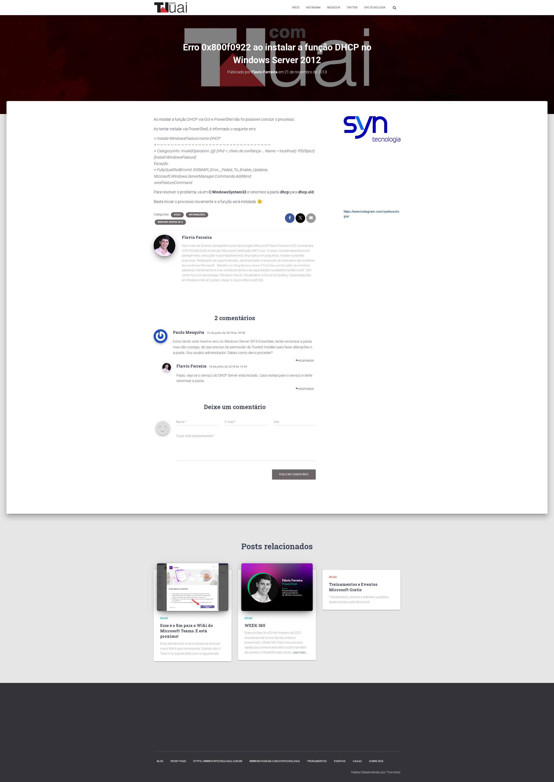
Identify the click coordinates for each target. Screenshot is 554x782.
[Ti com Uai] (170, 7)
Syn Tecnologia (374, 7)
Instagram (313, 7)
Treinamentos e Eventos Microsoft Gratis (353, 587)
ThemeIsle (393, 772)
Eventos (340, 761)
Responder (306, 360)
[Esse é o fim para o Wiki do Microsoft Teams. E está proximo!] (192, 587)
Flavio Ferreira (191, 366)
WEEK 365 (255, 625)
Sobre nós (376, 761)
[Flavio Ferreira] (164, 245)
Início (296, 7)
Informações (197, 215)
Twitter (352, 7)
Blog (160, 761)
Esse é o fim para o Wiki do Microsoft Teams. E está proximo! (186, 631)
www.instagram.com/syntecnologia (275, 761)
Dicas (177, 215)
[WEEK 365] (277, 587)
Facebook (333, 7)
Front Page (178, 761)
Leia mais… (300, 652)
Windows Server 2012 (170, 222)
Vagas (357, 761)
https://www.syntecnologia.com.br (217, 761)
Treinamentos (317, 761)
